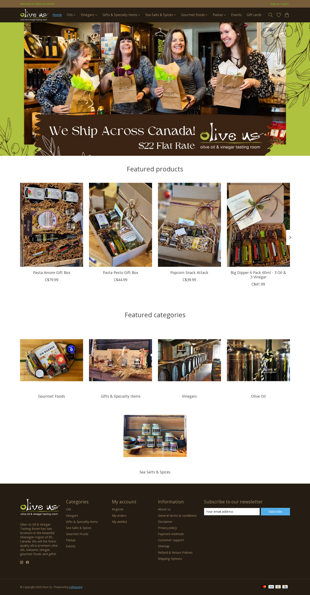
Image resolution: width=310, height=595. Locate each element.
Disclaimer (165, 521)
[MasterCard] (264, 587)
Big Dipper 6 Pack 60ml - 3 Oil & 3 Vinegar (258, 274)
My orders (119, 515)
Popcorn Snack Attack (189, 272)
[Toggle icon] (271, 15)
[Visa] (271, 587)
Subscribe (275, 511)
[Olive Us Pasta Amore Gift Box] (51, 225)
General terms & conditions (177, 515)
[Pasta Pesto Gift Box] (120, 225)
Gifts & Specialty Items (120, 396)
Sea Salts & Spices (155, 471)
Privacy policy (167, 528)
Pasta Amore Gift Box (51, 272)
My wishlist (119, 521)
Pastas (70, 540)
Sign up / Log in (280, 4)
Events (236, 15)
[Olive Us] (34, 15)
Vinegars (189, 396)
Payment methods (171, 534)
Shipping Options (170, 558)
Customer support (171, 540)
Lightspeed (75, 587)
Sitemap (164, 546)
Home (57, 15)
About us (164, 509)
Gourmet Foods (51, 396)
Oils (68, 509)
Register (118, 509)
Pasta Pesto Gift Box (120, 272)
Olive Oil (258, 396)
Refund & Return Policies (175, 552)
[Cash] (278, 587)
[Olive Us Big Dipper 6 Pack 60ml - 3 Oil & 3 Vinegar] (258, 225)
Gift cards (254, 15)
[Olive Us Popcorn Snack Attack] (189, 225)
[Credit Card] (285, 587)
